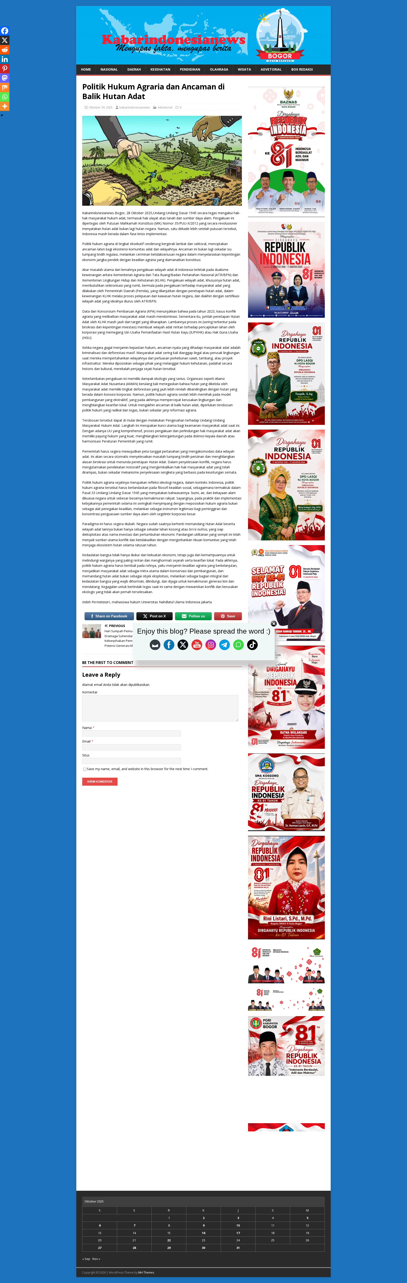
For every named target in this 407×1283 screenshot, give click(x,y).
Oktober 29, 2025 (101, 107)
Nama (87, 727)
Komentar (90, 692)
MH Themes (146, 1273)
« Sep (86, 1259)
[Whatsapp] (4, 96)
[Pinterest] (4, 68)
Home (86, 69)
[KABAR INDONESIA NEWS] (203, 62)
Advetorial (271, 69)
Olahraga (219, 69)
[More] (4, 106)
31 (238, 1248)
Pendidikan (190, 69)
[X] (4, 40)
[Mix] (4, 87)
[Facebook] (4, 31)
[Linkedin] (4, 59)
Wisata (244, 69)
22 (169, 1240)
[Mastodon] (4, 78)
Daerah (134, 69)
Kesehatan (160, 69)
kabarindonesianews (134, 107)
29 (169, 1248)
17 (238, 1233)
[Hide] (2, 115)
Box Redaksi (302, 69)
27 (99, 1248)
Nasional (109, 69)
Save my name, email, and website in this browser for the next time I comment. (147, 769)
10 (238, 1225)
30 (203, 1248)
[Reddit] (4, 49)
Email (86, 741)
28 (134, 1248)
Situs (86, 755)
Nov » (96, 1259)
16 (203, 1233)
